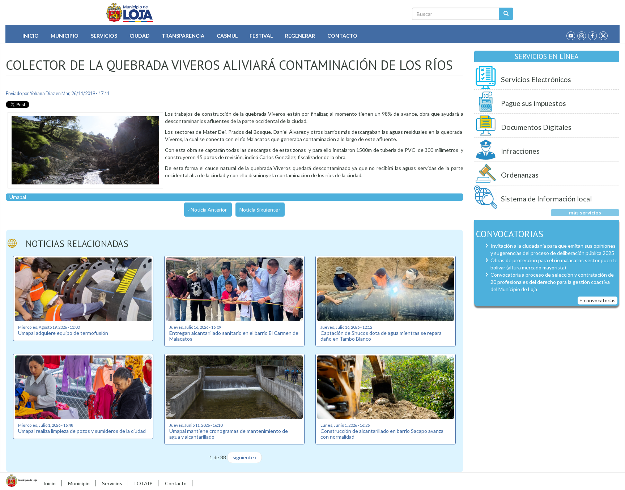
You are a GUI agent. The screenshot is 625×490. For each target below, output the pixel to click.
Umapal (17, 197)
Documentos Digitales (536, 127)
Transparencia (183, 36)
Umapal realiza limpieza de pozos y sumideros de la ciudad (82, 431)
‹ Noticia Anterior (207, 209)
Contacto (342, 36)
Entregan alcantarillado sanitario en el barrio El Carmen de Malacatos (233, 335)
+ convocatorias (597, 300)
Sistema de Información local (546, 199)
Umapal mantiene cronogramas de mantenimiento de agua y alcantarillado (228, 433)
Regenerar (300, 36)
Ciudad (139, 36)
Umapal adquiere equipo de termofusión (63, 333)
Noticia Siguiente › (260, 209)
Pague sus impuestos (533, 103)
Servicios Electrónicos (536, 79)
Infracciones (520, 151)
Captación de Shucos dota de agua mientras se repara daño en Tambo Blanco (381, 335)
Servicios (104, 36)
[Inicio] (130, 12)
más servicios (585, 212)
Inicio (30, 36)
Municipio (64, 36)
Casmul (227, 36)
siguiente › (244, 457)
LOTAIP (144, 483)
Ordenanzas (520, 175)
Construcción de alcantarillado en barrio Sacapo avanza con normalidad (381, 433)
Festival (261, 36)
